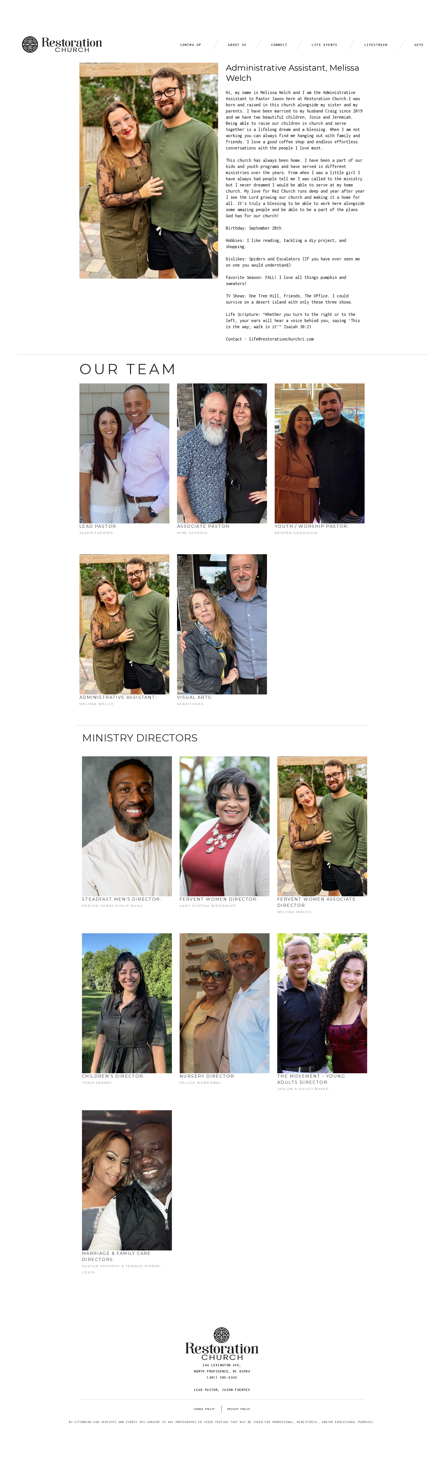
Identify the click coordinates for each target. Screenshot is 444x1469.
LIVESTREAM (376, 45)
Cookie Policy (204, 1409)
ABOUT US (237, 45)
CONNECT (279, 45)
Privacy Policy (239, 1409)
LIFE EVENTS (324, 45)
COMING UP (190, 45)
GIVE (419, 45)
